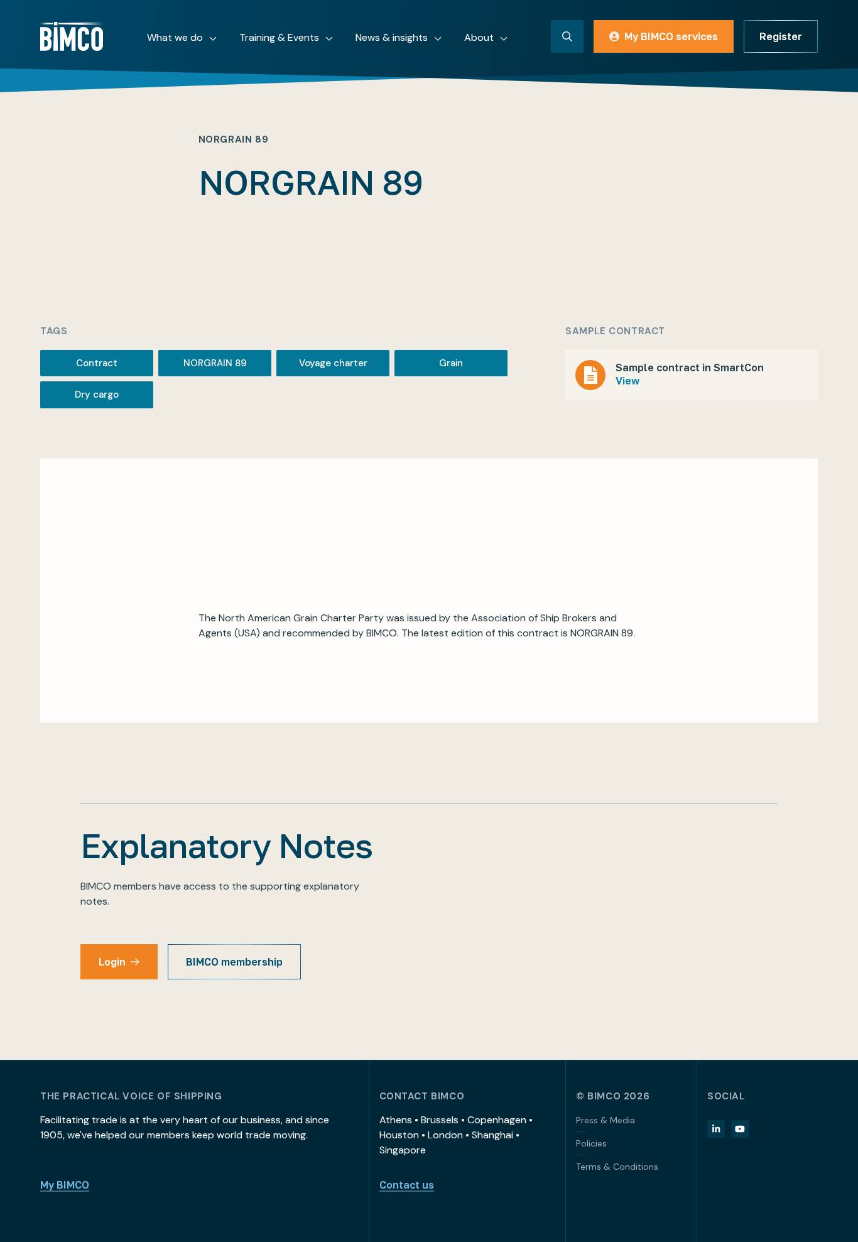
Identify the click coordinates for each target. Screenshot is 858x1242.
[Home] (71, 36)
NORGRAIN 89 (215, 363)
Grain (451, 363)
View (627, 380)
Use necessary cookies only (753, 1159)
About (479, 37)
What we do (175, 37)
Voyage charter (333, 363)
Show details (654, 1217)
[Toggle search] (567, 36)
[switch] (361, 1217)
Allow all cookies (753, 1077)
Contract (96, 363)
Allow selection (753, 1118)
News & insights (392, 37)
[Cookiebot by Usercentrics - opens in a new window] (81, 1217)
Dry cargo (97, 394)
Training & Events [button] (279, 37)
